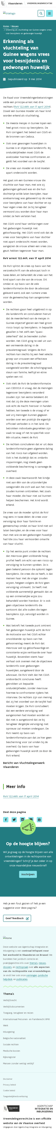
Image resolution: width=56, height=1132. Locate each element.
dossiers (7, 967)
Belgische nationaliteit (14, 1038)
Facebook (5, 819)
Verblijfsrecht (10, 1000)
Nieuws (15, 26)
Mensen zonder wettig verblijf (18, 1063)
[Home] (9, 13)
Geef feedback (14, 918)
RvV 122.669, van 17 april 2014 (32, 106)
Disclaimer (7, 1079)
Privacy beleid (9, 1084)
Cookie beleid (9, 1090)
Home (6, 26)
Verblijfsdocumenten (13, 1006)
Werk (5, 1025)
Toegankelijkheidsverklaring (15, 1096)
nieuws (42, 962)
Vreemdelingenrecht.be (39, 3)
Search (41, 13)
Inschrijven (28, 874)
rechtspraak (22, 967)
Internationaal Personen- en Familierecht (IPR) (26, 1019)
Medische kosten (11, 1050)
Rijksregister (9, 1057)
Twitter (14, 819)
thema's (34, 962)
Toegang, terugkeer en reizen (18, 1012)
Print (39, 819)
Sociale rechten (11, 1044)
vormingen (31, 975)
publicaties (22, 979)
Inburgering (9, 1031)
